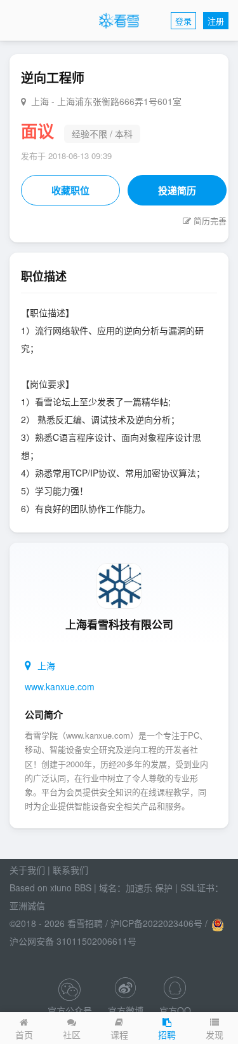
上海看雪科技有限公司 (119, 624)
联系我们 (70, 869)
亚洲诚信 (27, 905)
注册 (216, 21)
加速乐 (139, 887)
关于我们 (27, 869)
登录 (183, 21)
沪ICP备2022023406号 (156, 923)
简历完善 (210, 220)
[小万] (175, 992)
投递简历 (177, 190)
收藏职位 (70, 190)
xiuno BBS (70, 887)
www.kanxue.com (60, 686)
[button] (214, 1028)
